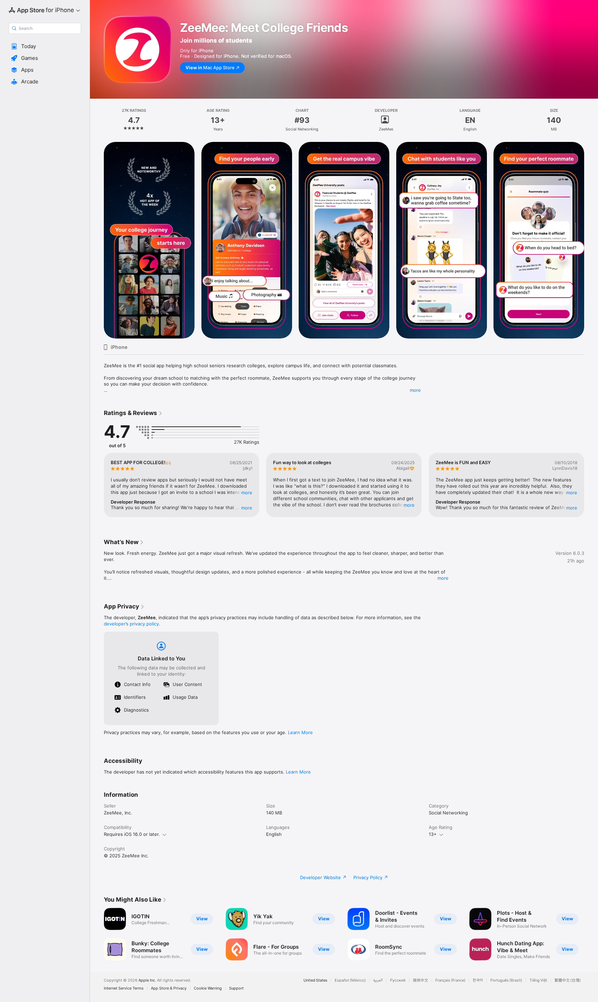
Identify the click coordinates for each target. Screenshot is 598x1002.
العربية (378, 980)
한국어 (478, 980)
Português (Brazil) (506, 980)
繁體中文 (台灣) (567, 980)
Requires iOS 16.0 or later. (132, 834)
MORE (246, 492)
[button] (45, 46)
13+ (433, 834)
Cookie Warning (208, 988)
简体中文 (420, 980)
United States (315, 980)
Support (236, 988)
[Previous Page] (97, 240)
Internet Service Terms (124, 988)
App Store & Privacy (169, 988)
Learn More (300, 732)
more (415, 390)
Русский (398, 980)
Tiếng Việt (538, 980)
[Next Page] (591, 240)
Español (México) (350, 980)
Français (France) (450, 980)
